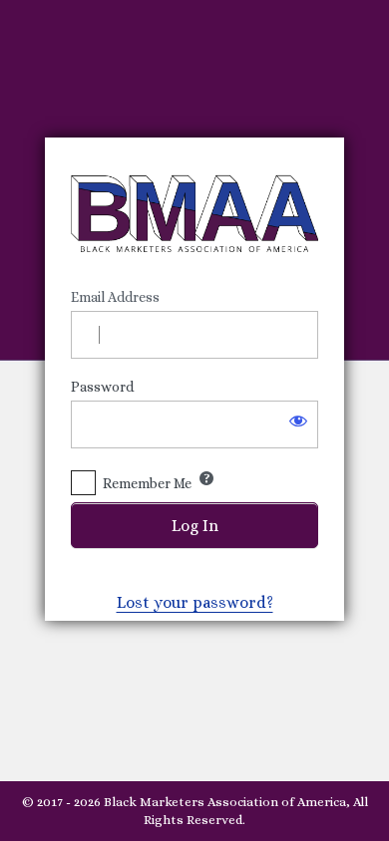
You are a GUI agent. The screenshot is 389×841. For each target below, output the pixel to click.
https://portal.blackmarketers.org (194, 213)
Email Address (115, 297)
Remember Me (147, 483)
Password (102, 387)
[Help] (206, 478)
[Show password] (298, 420)
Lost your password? (195, 602)
